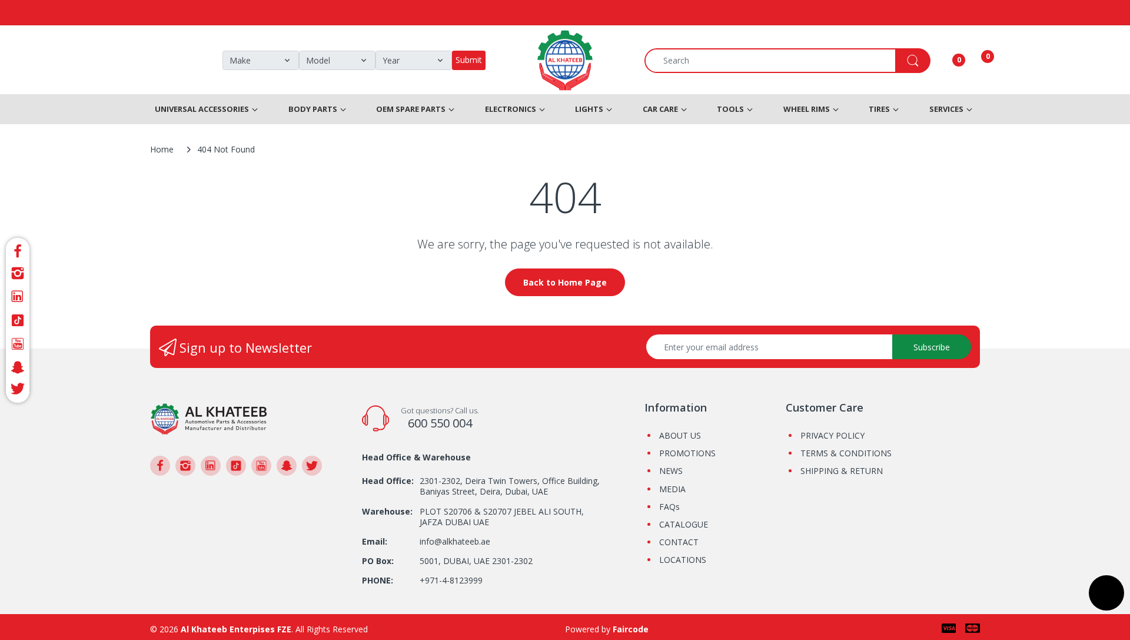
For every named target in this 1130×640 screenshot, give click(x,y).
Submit (469, 59)
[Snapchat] (17, 367)
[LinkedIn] (17, 297)
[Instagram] (17, 273)
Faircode (631, 629)
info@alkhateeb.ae (455, 541)
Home (162, 149)
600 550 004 (440, 423)
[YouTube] (17, 344)
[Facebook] (17, 249)
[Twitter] (17, 391)
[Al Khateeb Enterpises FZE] (209, 417)
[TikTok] (17, 320)
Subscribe (931, 347)
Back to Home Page (565, 282)
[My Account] (944, 60)
